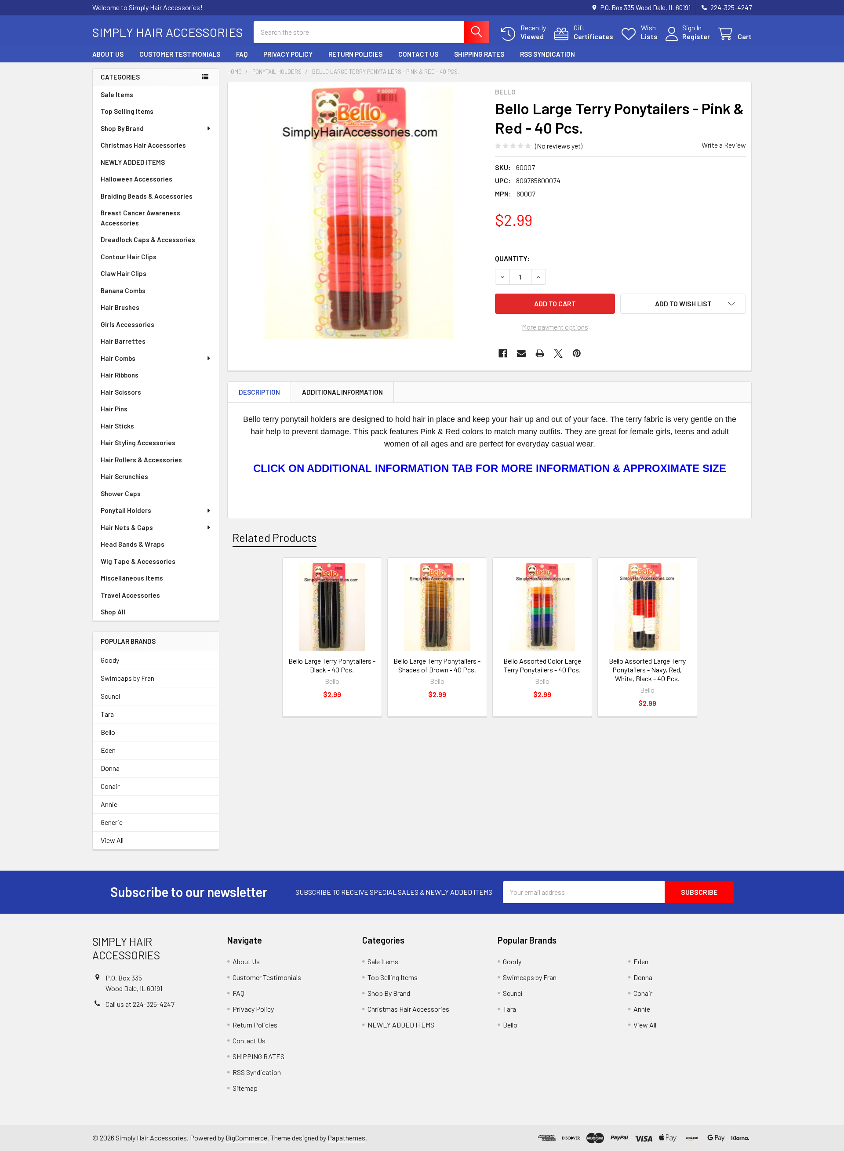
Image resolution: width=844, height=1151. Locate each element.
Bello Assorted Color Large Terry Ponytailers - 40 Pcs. (542, 665)
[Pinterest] (577, 353)
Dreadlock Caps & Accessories (148, 239)
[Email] (521, 353)
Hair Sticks (117, 426)
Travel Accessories (130, 595)
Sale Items (117, 94)
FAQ (241, 54)
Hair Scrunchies (124, 476)
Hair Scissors (121, 392)
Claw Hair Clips (123, 273)
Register (696, 36)
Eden (108, 750)
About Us (108, 54)
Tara (107, 714)
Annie (109, 804)
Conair (110, 786)
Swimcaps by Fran (127, 678)
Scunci (110, 696)
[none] (358, 213)
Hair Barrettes (123, 341)
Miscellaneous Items (132, 578)
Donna (110, 768)
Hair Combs (118, 358)
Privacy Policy (288, 54)
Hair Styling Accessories (138, 443)
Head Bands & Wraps (132, 544)
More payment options (555, 327)
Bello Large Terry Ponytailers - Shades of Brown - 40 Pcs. (436, 665)
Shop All (113, 612)
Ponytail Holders (126, 510)
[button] (683, 304)
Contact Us (418, 54)
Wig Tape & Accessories (138, 561)
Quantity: (512, 258)
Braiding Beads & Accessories (147, 196)
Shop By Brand (122, 128)
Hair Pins (114, 409)
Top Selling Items (127, 111)
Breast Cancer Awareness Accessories (140, 218)
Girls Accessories (127, 324)
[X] (558, 353)
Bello (108, 732)
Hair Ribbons (119, 375)
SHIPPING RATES (479, 54)
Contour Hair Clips (128, 257)
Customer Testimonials (179, 54)
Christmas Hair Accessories (143, 145)
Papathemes (346, 1137)
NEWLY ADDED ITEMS (133, 162)
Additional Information (342, 392)
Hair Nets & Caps (127, 527)
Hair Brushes (120, 307)
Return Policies (355, 54)
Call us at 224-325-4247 (140, 1004)
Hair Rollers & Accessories (141, 460)
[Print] (540, 353)
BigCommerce (246, 1137)
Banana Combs (123, 290)
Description (259, 392)
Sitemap (245, 1088)
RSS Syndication (547, 54)
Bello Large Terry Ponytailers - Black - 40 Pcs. (331, 665)
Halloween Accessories (136, 179)
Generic (112, 822)
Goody (110, 660)
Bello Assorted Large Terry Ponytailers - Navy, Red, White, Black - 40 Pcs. (647, 670)
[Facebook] (503, 353)
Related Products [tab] (274, 537)
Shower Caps (121, 493)
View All (112, 840)
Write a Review (724, 145)
